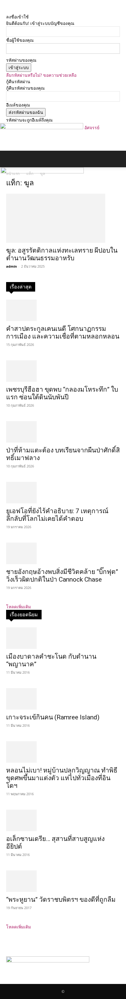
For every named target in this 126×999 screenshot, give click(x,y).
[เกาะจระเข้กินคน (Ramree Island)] (63, 699)
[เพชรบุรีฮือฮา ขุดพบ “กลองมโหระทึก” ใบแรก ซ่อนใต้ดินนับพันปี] (63, 371)
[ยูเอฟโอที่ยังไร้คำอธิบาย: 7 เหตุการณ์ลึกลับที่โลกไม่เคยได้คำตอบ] (63, 492)
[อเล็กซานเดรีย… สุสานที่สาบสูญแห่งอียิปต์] (63, 820)
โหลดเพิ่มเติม (18, 606)
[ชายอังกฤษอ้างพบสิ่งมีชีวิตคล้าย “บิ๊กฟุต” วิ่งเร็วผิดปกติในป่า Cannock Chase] (63, 553)
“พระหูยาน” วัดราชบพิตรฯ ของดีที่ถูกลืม (61, 899)
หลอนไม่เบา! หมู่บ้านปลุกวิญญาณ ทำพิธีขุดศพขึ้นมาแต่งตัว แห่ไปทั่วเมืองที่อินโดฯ (61, 778)
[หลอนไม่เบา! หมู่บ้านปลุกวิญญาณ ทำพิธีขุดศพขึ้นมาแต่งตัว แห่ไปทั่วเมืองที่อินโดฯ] (63, 752)
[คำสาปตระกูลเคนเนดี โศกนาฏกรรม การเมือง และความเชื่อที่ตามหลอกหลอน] (63, 310)
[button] (10, 159)
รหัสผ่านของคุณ (21, 60)
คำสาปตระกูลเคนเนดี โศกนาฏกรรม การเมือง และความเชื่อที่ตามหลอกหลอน (62, 332)
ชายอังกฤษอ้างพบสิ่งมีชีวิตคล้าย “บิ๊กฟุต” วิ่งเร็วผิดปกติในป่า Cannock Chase (62, 575)
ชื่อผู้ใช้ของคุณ (20, 40)
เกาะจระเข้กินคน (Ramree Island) (52, 717)
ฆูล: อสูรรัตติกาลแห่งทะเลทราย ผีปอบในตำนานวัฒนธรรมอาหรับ (61, 254)
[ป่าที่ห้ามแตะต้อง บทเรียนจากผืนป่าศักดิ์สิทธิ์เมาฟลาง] (63, 432)
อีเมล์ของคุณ (18, 105)
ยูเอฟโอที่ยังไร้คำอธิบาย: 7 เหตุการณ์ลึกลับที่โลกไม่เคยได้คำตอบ (57, 514)
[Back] (7, 10)
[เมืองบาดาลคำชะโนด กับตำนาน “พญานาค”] (63, 638)
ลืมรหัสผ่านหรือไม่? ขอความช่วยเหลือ (41, 75)
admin (11, 266)
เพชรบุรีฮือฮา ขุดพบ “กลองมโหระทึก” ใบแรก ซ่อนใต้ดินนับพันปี (62, 393)
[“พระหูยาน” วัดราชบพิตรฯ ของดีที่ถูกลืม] (63, 881)
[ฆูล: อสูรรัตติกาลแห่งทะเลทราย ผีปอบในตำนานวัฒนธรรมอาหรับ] (63, 218)
